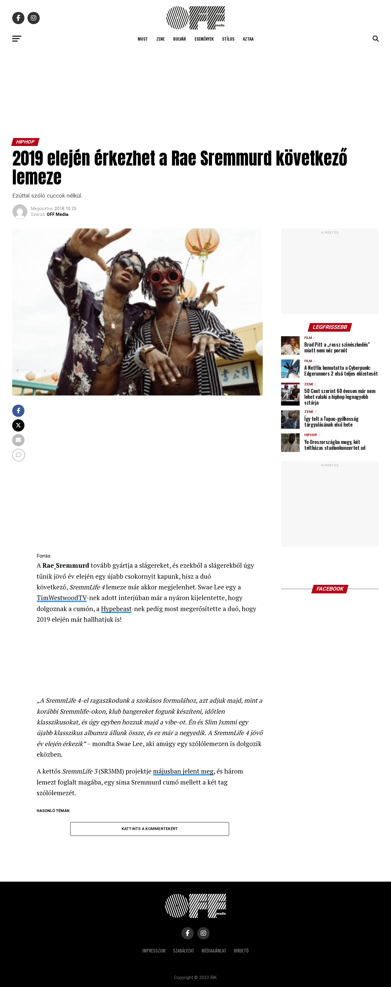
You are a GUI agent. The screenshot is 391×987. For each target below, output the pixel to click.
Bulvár (179, 38)
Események (204, 38)
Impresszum (154, 950)
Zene (160, 38)
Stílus (228, 38)
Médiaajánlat (214, 950)
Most (143, 38)
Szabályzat (183, 950)
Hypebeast (116, 608)
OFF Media (57, 214)
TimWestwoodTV (61, 597)
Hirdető (241, 950)
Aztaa (248, 38)
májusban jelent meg (183, 771)
